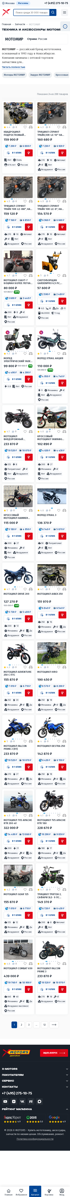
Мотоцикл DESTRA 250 (51, 746)
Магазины (23, 3)
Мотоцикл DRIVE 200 (16, 593)
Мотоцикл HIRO (47, 671)
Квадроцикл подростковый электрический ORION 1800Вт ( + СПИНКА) (18, 133)
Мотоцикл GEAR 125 (16, 894)
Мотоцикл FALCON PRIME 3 (48, 970)
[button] (11, 146)
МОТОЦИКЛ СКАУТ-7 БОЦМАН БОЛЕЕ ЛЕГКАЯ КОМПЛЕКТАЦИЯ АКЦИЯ (18, 282)
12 (44, 1024)
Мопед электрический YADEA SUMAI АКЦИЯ (18, 360)
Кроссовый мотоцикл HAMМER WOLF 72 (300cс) (16, 517)
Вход (62, 1194)
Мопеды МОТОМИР (14, 75)
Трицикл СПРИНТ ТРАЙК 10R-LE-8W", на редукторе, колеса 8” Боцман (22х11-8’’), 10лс (17, 207)
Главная (8, 1194)
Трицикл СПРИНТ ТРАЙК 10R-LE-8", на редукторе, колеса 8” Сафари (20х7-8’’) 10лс (51, 207)
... (36, 1024)
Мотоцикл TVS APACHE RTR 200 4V (18, 821)
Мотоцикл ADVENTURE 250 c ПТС (18, 673)
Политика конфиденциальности (35, 1138)
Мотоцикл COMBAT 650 (18, 968)
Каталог (35, 1194)
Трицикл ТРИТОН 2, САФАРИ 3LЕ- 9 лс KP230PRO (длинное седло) (50, 896)
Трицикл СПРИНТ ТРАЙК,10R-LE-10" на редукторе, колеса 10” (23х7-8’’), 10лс (51, 133)
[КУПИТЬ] (29, 152)
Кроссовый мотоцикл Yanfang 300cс (49, 438)
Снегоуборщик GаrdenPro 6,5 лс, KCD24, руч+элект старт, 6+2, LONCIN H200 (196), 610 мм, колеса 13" (51, 282)
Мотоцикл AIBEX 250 (50, 593)
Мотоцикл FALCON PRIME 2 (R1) (15, 747)
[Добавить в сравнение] (31, 127)
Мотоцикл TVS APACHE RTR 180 (51, 821)
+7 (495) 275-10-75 (56, 3)
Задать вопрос (50, 1053)
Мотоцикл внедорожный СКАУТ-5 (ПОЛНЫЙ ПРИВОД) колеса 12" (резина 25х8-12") (16, 438)
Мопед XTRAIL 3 (46, 515)
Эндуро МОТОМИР (40, 75)
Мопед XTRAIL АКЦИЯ (50, 358)
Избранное (21, 1194)
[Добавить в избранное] (25, 127)
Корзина (49, 1194)
